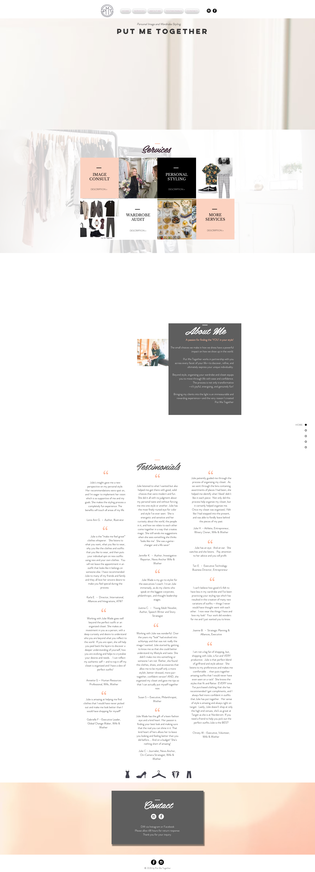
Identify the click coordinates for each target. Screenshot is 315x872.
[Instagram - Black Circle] (209, 11)
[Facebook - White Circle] (161, 816)
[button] (138, 178)
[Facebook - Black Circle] (215, 11)
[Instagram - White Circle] (153, 816)
